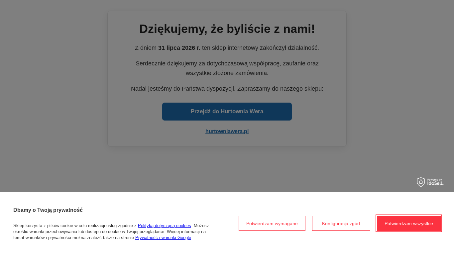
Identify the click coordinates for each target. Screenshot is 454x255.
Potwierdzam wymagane (272, 223)
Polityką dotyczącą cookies (164, 225)
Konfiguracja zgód (341, 223)
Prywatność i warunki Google (163, 237)
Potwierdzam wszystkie (409, 223)
